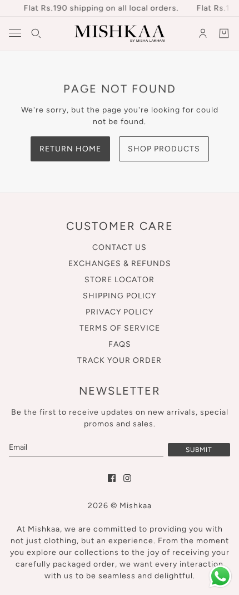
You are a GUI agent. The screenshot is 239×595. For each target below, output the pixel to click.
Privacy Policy (119, 312)
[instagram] (127, 478)
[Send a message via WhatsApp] (220, 576)
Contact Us (119, 247)
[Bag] (224, 33)
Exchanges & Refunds (119, 263)
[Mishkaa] (119, 33)
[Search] (36, 33)
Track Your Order (119, 360)
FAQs (119, 344)
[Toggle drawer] (15, 33)
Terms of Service (119, 328)
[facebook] (112, 478)
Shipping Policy (119, 296)
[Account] (203, 33)
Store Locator (119, 279)
